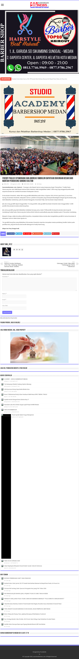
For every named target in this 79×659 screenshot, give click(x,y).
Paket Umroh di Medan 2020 (12, 560)
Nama (4, 293)
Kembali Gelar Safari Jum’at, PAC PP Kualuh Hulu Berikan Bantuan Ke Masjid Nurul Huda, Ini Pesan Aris (39, 79)
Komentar (5, 276)
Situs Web (5, 305)
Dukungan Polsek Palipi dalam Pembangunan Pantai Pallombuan (66, 264)
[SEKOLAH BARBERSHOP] (2, 410)
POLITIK (31, 184)
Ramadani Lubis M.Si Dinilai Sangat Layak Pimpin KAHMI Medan (21, 404)
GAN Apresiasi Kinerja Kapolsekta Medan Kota (16, 389)
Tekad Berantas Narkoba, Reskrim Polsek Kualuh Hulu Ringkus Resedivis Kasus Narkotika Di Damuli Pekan (32, 604)
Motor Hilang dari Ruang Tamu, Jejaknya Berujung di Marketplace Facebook (25, 614)
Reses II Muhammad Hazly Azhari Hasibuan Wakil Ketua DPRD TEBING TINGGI (25, 394)
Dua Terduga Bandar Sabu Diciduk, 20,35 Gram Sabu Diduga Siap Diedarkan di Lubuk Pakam (29, 619)
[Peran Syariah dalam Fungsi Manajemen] (6, 486)
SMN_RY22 (6, 184)
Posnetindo (43, 652)
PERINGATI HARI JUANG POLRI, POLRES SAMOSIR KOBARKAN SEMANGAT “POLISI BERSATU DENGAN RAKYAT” (34, 598)
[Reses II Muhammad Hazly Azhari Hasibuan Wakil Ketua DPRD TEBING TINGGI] (2, 395)
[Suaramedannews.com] (39, 4)
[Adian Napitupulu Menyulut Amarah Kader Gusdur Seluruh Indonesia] (2, 566)
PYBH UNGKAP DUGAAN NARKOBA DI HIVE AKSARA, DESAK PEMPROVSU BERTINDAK (27, 609)
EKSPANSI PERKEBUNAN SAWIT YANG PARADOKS (17, 578)
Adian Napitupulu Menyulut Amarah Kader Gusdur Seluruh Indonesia (23, 566)
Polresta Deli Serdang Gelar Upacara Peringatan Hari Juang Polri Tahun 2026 (25, 588)
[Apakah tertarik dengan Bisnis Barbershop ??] (2, 400)
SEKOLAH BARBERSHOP (10, 409)
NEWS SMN (26, 184)
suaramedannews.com (39, 656)
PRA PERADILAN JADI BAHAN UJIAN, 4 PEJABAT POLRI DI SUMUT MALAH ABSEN (26, 593)
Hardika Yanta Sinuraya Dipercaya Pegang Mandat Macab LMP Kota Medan (24, 624)
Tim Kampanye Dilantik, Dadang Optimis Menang (17, 384)
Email (4, 299)
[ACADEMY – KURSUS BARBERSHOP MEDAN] (2, 379)
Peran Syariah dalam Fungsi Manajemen (23, 415)
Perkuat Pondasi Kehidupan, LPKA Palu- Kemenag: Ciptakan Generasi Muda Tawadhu (13, 264)
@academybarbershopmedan (8, 318)
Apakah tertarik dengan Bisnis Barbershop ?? (16, 399)
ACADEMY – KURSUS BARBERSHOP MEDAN (15, 379)
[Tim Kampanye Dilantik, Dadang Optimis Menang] (2, 384)
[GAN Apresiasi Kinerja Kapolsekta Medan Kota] (2, 389)
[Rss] (39, 654)
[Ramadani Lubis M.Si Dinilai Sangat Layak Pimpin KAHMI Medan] (2, 405)
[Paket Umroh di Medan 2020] (2, 561)
